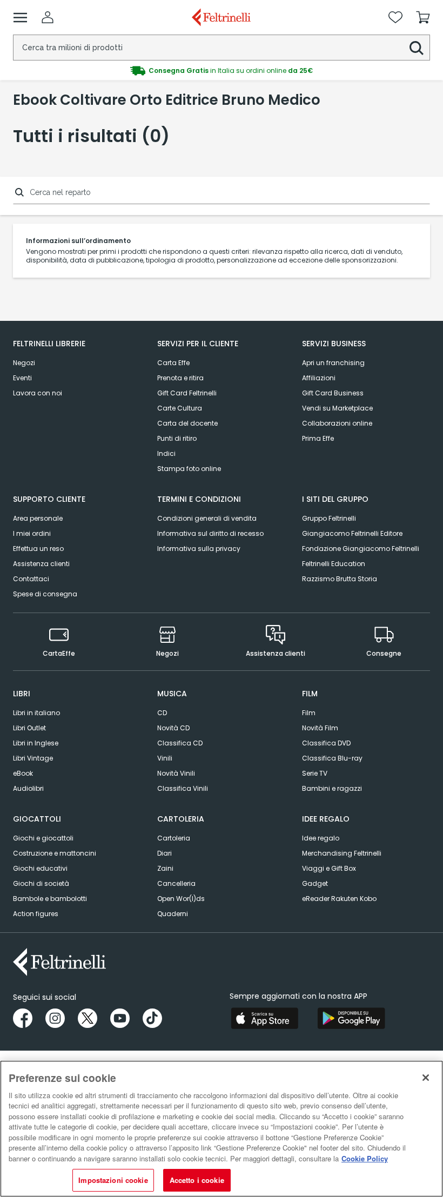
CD (162, 712)
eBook (23, 773)
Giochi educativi (40, 868)
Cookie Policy (364, 1158)
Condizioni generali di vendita (207, 518)
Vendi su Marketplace (337, 408)
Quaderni (172, 913)
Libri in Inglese (35, 743)
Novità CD (173, 727)
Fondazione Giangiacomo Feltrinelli (360, 548)
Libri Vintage (33, 758)
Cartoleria (173, 838)
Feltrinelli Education (333, 563)
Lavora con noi (37, 393)
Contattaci (31, 578)
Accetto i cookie (197, 1180)
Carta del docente (187, 423)
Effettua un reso (38, 548)
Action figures (35, 913)
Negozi (24, 362)
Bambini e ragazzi (332, 788)
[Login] (47, 17)
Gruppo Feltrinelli (329, 518)
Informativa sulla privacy (198, 548)
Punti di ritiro (177, 438)
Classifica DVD (326, 743)
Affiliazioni (318, 377)
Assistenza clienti (41, 563)
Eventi (22, 377)
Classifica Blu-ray (332, 758)
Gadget (315, 883)
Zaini (165, 868)
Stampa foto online (189, 468)
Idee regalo (320, 838)
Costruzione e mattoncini (54, 853)
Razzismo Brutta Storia (339, 578)
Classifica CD (180, 743)
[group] (221, 71)
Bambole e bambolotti (50, 898)
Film (309, 712)
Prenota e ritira (180, 377)
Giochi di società (41, 883)
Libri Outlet (29, 727)
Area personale (38, 518)
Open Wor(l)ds (181, 898)
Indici (166, 453)
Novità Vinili (176, 773)
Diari (164, 853)
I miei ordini (32, 533)
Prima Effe (318, 438)
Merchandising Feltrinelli (341, 853)
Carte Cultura (179, 408)
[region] (221, 1128)
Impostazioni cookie (112, 1180)
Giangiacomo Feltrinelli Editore (352, 533)
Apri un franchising (333, 362)
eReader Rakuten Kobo (339, 898)
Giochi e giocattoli (43, 838)
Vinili (164, 758)
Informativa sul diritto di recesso (210, 533)
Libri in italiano (36, 712)
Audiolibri (28, 788)
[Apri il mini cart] (423, 17)
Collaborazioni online (337, 423)
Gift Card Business (333, 393)
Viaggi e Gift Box (329, 868)
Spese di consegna (45, 593)
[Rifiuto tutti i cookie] (426, 1078)
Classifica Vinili (182, 788)
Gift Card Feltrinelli (187, 393)
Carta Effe (173, 362)
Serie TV (314, 773)
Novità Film (320, 727)
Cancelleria (176, 883)
